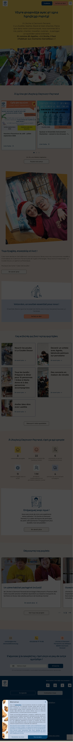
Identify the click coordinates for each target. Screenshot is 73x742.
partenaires (18, 705)
